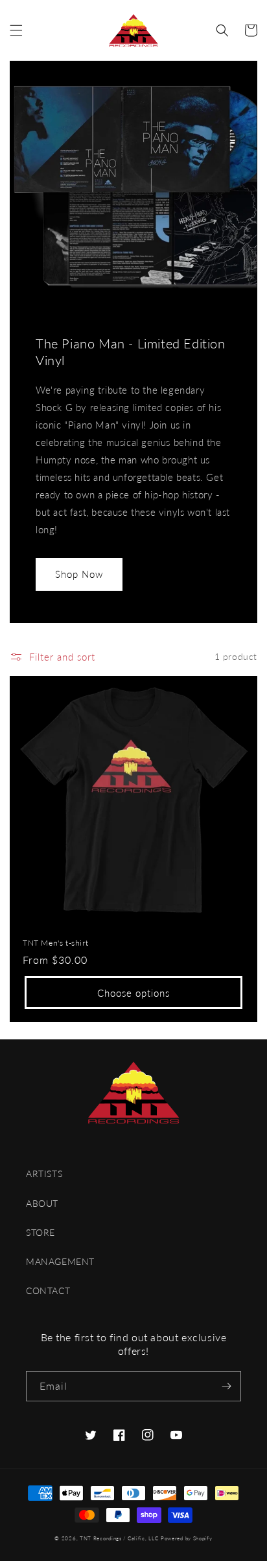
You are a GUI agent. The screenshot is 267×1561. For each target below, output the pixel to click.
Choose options (133, 993)
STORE (40, 1232)
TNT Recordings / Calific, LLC (119, 1538)
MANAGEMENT (60, 1261)
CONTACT (48, 1290)
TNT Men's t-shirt (55, 943)
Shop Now (79, 574)
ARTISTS (44, 1173)
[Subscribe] (226, 1386)
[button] (16, 30)
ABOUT (42, 1203)
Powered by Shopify (187, 1538)
